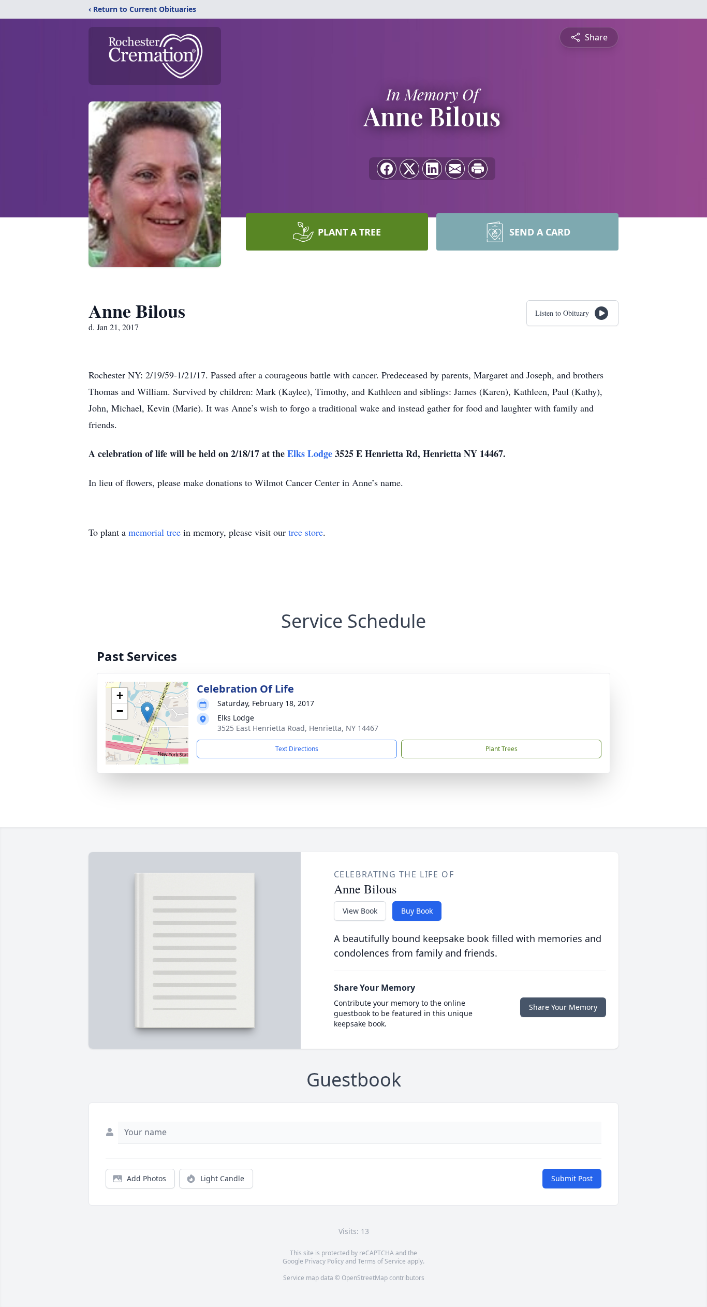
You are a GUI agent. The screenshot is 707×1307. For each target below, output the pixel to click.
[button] (147, 712)
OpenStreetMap (365, 1277)
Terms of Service (382, 1261)
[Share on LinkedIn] (432, 168)
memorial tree (154, 532)
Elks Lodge (311, 453)
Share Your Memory (563, 1007)
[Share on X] (409, 168)
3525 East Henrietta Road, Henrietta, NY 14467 (297, 728)
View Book (360, 911)
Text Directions (296, 748)
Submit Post (572, 1178)
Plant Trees (501, 748)
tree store (305, 532)
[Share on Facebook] (386, 168)
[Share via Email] (455, 168)
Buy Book (417, 911)
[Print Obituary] (477, 168)
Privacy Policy (324, 1261)
